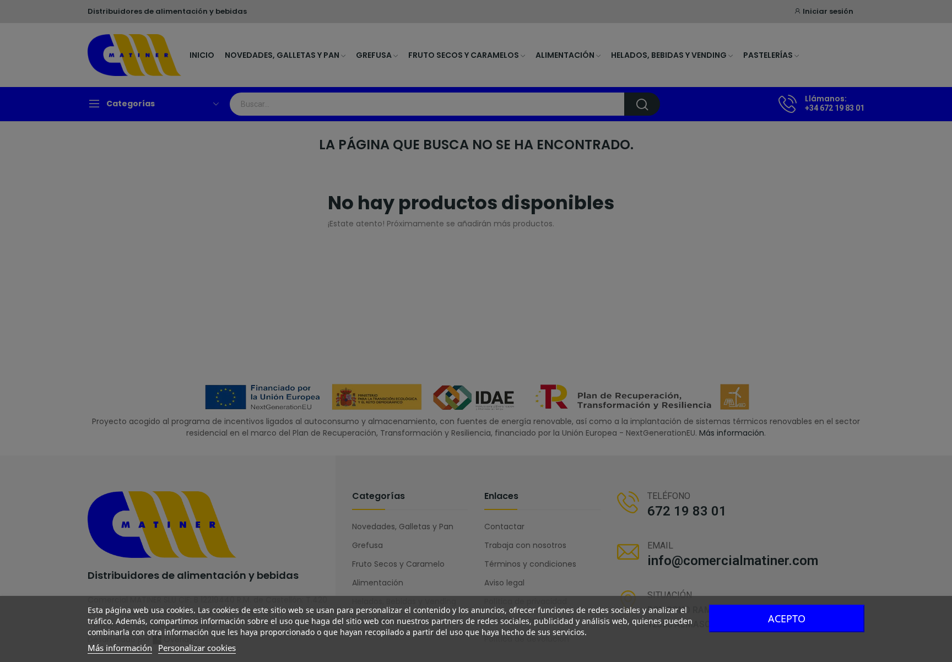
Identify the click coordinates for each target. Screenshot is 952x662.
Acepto (786, 618)
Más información (120, 647)
